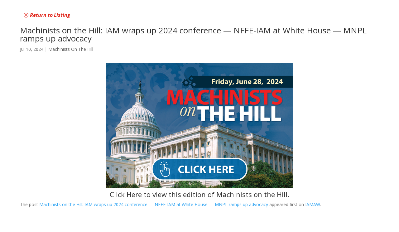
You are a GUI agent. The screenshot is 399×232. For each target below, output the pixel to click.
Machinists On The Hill (70, 49)
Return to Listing (50, 15)
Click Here (126, 194)
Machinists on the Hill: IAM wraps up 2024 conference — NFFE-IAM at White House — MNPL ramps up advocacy (153, 204)
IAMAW (312, 204)
